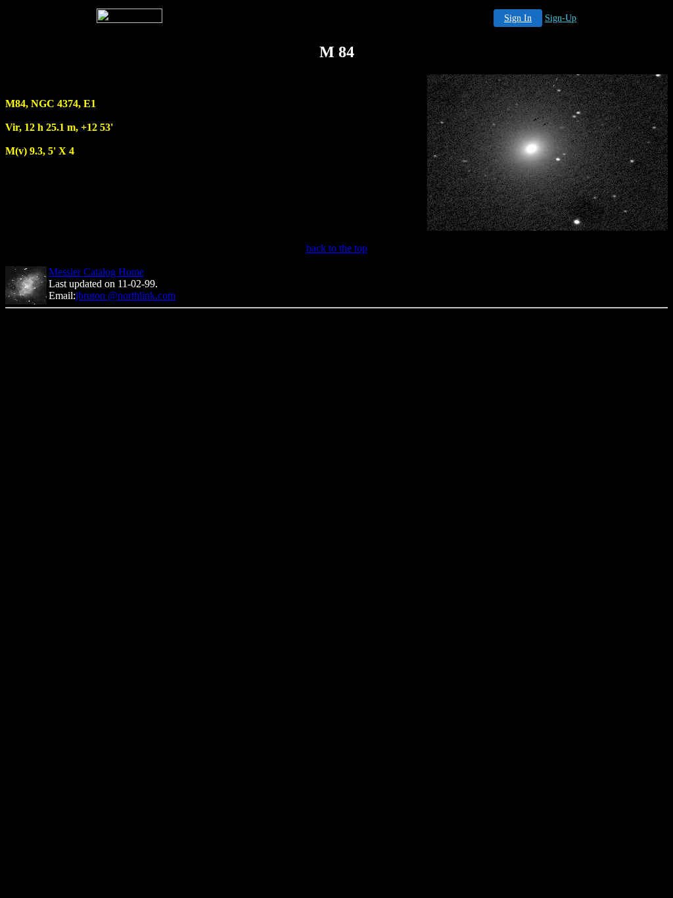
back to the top (336, 248)
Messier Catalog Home (96, 271)
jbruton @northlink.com (125, 295)
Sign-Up (560, 18)
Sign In (518, 18)
